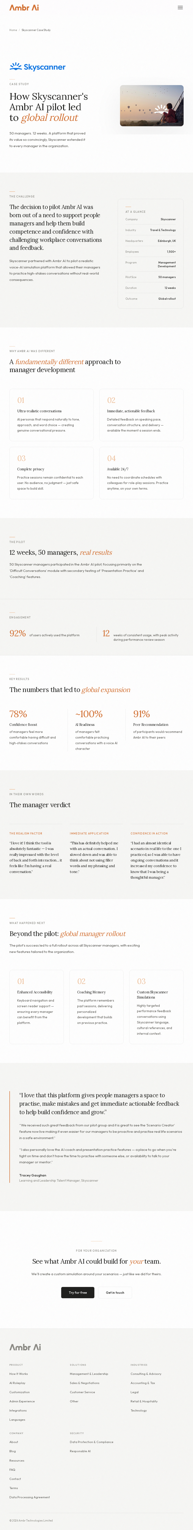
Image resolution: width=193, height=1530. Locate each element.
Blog (12, 1451)
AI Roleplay (17, 1383)
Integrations (18, 1410)
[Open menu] (180, 7)
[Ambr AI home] (24, 7)
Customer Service (82, 1392)
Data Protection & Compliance (91, 1442)
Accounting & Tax (143, 1383)
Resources (16, 1460)
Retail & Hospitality (144, 1401)
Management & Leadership (89, 1374)
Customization (19, 1392)
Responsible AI (80, 1451)
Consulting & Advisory (146, 1374)
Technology (139, 1410)
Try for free (78, 1292)
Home (13, 30)
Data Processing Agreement (29, 1497)
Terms (13, 1488)
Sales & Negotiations (84, 1383)
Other (74, 1401)
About (13, 1442)
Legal (135, 1392)
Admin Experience (22, 1401)
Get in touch (115, 1292)
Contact (15, 1479)
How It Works (18, 1374)
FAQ (12, 1469)
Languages (17, 1419)
